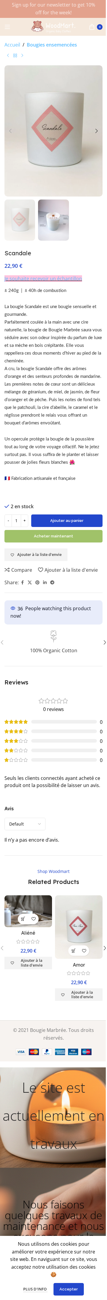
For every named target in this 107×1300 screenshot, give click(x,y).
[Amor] (79, 927)
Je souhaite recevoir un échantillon (43, 278)
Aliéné (28, 933)
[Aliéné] (28, 911)
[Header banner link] (53, 9)
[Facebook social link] (22, 583)
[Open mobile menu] (7, 27)
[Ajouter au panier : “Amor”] (73, 950)
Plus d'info (35, 1289)
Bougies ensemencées (52, 44)
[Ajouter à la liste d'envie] (33, 919)
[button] (10, 131)
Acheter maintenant (53, 536)
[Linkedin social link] (44, 583)
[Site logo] (53, 26)
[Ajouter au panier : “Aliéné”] (23, 919)
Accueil (12, 44)
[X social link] (30, 583)
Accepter (68, 1289)
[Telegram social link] (52, 583)
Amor (79, 965)
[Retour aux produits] (15, 55)
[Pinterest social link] (37, 583)
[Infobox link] (53, 642)
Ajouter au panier (67, 520)
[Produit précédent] (8, 55)
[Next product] (22, 55)
